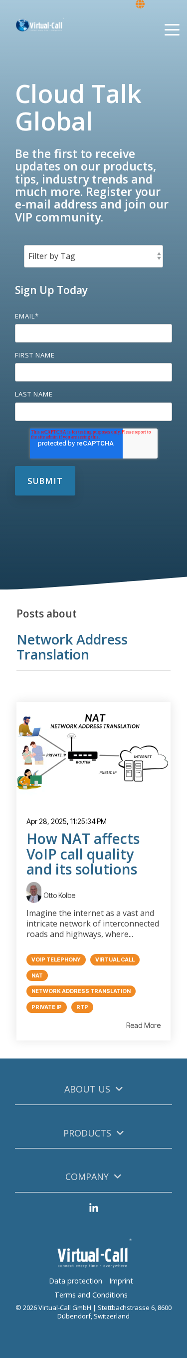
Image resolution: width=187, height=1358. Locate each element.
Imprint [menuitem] (121, 1281)
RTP (82, 1007)
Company (87, 1176)
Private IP (46, 1007)
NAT (37, 975)
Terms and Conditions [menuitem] (91, 1295)
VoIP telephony (56, 959)
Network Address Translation (81, 991)
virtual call (115, 959)
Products (87, 1133)
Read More (143, 1025)
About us (87, 1089)
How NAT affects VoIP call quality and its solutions (83, 854)
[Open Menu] (169, 30)
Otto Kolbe (59, 895)
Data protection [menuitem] (75, 1281)
